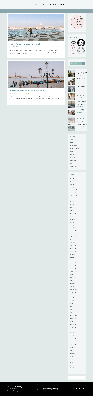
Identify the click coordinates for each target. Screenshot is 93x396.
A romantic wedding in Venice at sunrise (26, 90)
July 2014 (72, 362)
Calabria (71, 151)
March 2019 (72, 280)
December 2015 (73, 339)
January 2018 (73, 312)
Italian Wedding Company (20, 387)
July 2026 (72, 178)
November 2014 (73, 356)
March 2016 (72, 333)
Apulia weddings (73, 145)
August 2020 (73, 254)
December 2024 (73, 213)
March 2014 (72, 368)
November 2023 (73, 234)
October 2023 (73, 236)
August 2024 (73, 219)
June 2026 (72, 181)
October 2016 (73, 330)
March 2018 (72, 309)
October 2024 (73, 216)
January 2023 (73, 245)
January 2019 (73, 286)
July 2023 (72, 239)
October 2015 (73, 344)
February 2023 (73, 242)
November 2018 (73, 292)
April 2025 (72, 207)
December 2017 (73, 315)
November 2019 (73, 271)
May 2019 (72, 274)
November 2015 (73, 342)
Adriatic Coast (73, 140)
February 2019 (73, 283)
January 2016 (73, 336)
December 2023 (73, 231)
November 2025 (73, 193)
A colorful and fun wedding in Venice (25, 44)
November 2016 (73, 327)
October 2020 (73, 251)
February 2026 (73, 187)
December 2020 (73, 248)
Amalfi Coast (72, 143)
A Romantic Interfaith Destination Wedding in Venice (81, 118)
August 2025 (73, 199)
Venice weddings (23, 46)
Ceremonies (72, 154)
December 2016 (73, 324)
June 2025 (72, 204)
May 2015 (72, 347)
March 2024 (72, 222)
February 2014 (73, 371)
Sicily (71, 163)
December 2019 (73, 269)
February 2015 (73, 353)
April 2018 (72, 307)
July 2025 (72, 201)
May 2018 (72, 304)
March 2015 (72, 350)
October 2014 (73, 359)
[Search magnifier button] (83, 63)
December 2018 (73, 289)
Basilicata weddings (74, 148)
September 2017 (73, 318)
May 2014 (72, 365)
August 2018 (73, 298)
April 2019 (72, 277)
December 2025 (73, 190)
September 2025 (73, 196)
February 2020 (73, 263)
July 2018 (72, 301)
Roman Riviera (73, 160)
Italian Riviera (73, 157)
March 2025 (72, 210)
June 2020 (72, 257)
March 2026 (72, 184)
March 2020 (72, 260)
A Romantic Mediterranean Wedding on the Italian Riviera (82, 72)
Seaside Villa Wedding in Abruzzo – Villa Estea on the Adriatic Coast (82, 103)
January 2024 (73, 228)
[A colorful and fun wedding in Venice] (36, 27)
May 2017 (72, 321)
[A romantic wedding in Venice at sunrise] (36, 74)
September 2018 (73, 295)
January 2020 (73, 266)
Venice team (30, 46)
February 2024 (73, 225)
